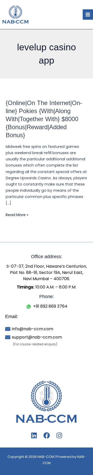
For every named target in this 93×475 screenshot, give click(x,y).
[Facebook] (46, 435)
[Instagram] (59, 435)
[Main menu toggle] (88, 14)
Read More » (17, 214)
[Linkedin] (34, 435)
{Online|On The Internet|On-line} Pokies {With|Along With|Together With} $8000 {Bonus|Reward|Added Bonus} (44, 119)
